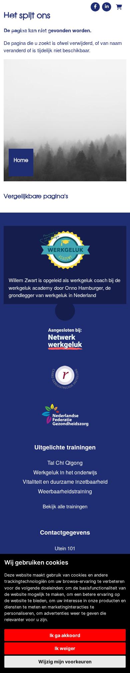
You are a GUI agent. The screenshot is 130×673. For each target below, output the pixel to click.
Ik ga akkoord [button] (65, 635)
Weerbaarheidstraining (65, 491)
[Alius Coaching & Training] (27, 25)
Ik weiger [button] (65, 648)
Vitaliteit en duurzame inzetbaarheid (65, 481)
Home (21, 160)
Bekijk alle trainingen (65, 506)
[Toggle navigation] (120, 25)
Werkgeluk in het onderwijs (65, 472)
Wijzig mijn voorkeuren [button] (65, 661)
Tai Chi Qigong (65, 462)
